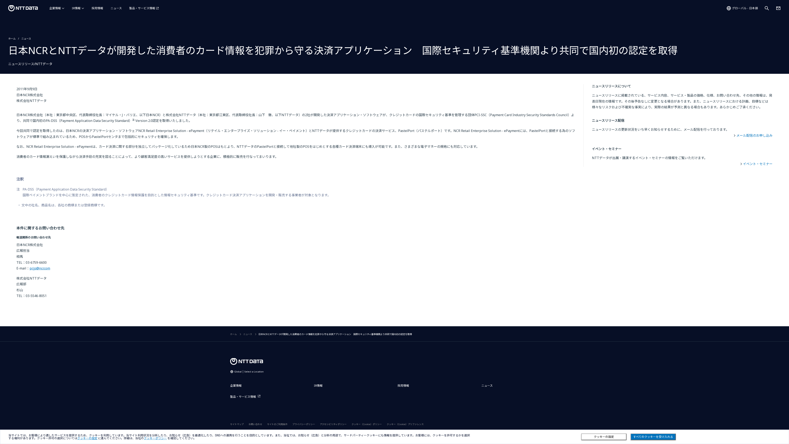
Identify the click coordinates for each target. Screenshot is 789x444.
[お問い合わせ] (778, 8)
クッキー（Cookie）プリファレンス (405, 424)
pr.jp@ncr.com (40, 268)
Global (249, 371)
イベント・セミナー (758, 164)
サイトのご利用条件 (277, 424)
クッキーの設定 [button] (87, 438)
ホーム (12, 38)
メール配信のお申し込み (754, 135)
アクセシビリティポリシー (333, 424)
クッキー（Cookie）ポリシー (367, 424)
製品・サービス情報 (142, 8)
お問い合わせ (255, 424)
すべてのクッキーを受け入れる (653, 436)
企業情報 (55, 8)
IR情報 (76, 8)
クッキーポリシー (155, 438)
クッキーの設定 (604, 436)
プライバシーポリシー (303, 424)
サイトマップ (237, 424)
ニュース (116, 8)
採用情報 (97, 8)
